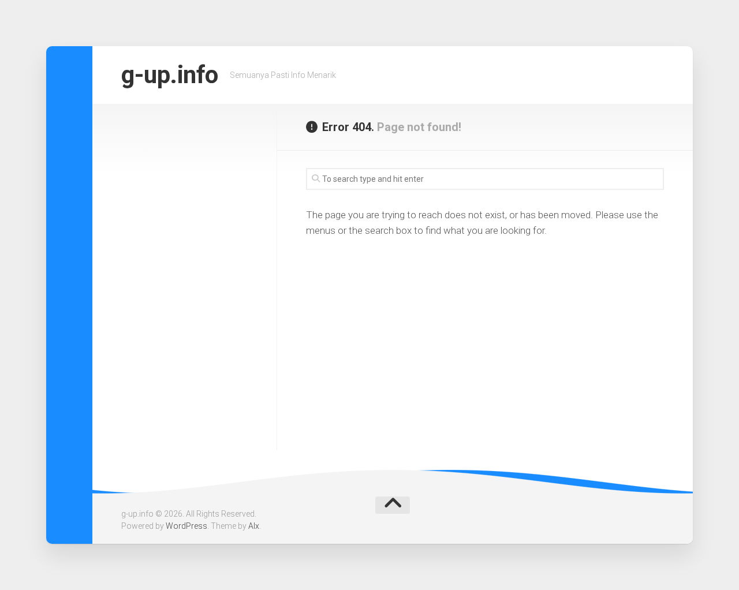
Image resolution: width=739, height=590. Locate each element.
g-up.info (169, 75)
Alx (253, 526)
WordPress (186, 526)
